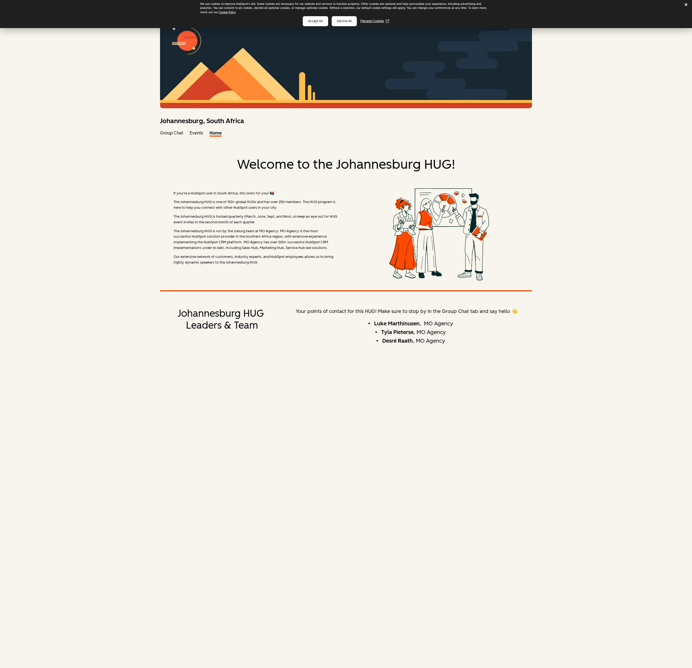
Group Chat (171, 133)
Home (215, 133)
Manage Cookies (372, 21)
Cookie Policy (227, 12)
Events (196, 133)
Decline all (344, 21)
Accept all (315, 21)
